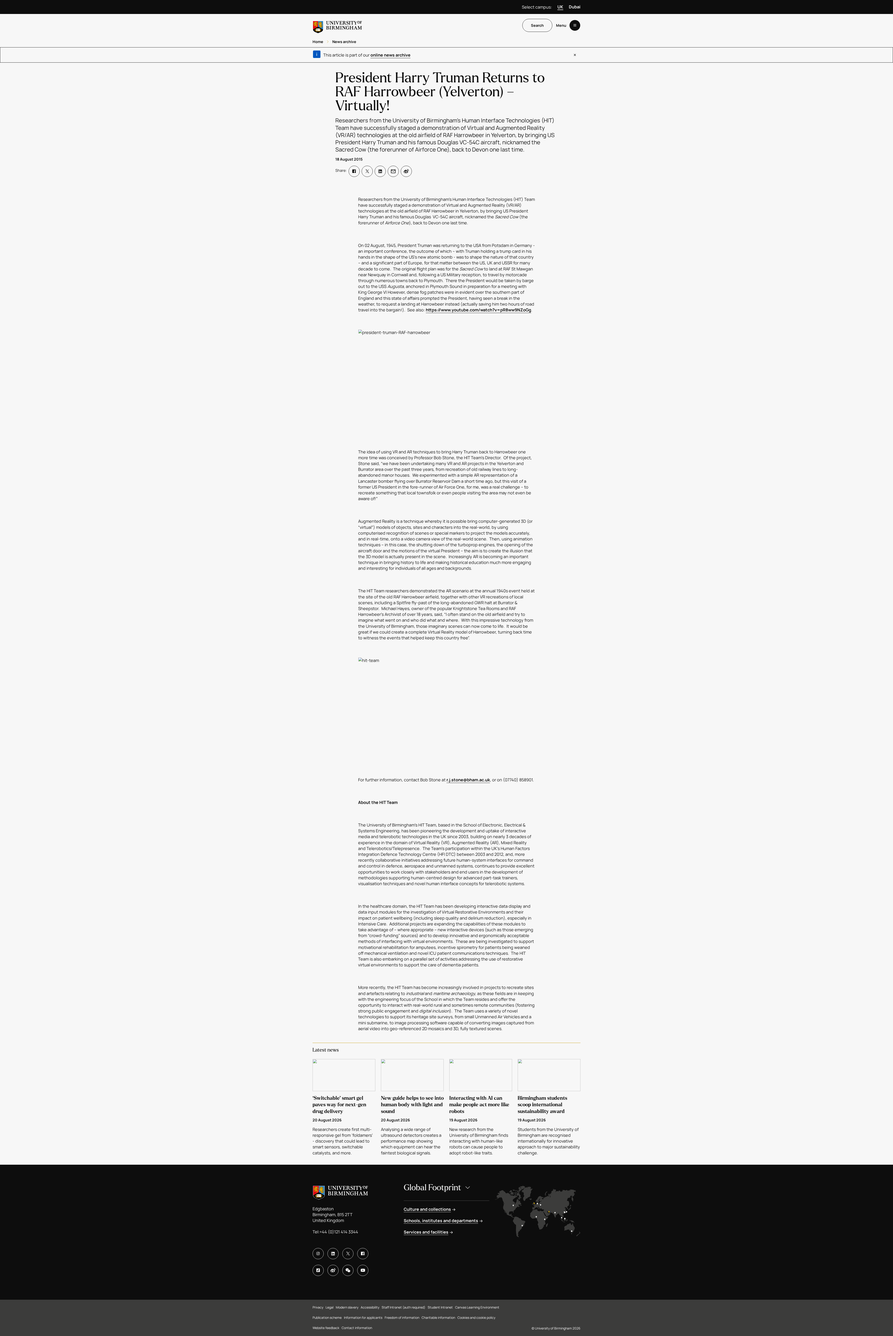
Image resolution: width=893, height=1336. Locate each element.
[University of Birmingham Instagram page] (318, 1253)
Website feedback (326, 1328)
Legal (329, 1307)
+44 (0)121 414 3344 (339, 1232)
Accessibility (370, 1307)
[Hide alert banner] (574, 55)
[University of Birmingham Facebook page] (362, 1253)
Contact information (357, 1328)
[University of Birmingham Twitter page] (347, 1253)
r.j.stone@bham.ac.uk (468, 780)
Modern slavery (347, 1307)
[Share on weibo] (406, 171)
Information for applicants (363, 1317)
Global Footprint (432, 1187)
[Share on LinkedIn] (380, 171)
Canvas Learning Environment (477, 1307)
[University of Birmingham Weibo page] (333, 1270)
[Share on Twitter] (367, 171)
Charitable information (438, 1317)
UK (560, 7)
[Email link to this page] (393, 171)
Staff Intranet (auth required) (403, 1307)
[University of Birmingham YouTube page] (362, 1270)
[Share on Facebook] (354, 171)
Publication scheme (327, 1317)
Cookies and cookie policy (476, 1317)
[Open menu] (574, 25)
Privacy (318, 1307)
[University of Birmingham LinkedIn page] (333, 1253)
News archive (344, 41)
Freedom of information (402, 1317)
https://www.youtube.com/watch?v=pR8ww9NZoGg (478, 310)
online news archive (390, 55)
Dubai (574, 7)
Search (537, 25)
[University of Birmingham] (337, 25)
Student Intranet (440, 1307)
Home (318, 41)
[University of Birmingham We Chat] (347, 1270)
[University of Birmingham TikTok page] (318, 1270)
